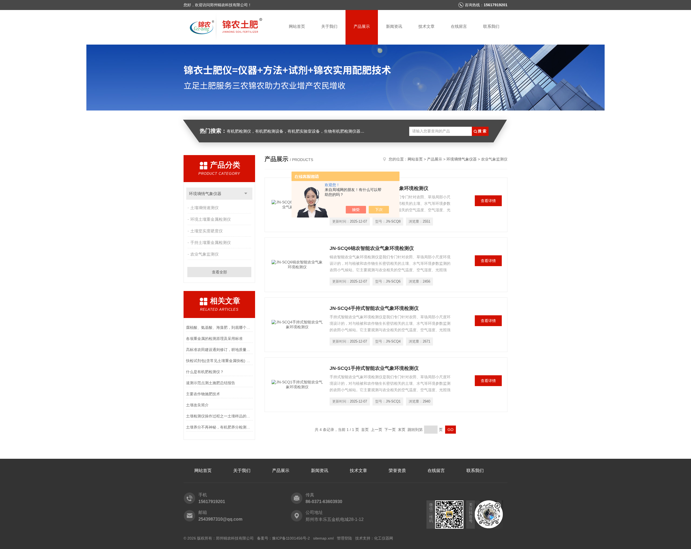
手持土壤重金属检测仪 (210, 242)
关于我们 (329, 26)
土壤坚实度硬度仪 (206, 231)
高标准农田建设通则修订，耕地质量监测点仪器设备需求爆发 (219, 349)
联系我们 (491, 26)
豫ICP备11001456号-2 (291, 538)
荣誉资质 (397, 470)
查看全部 (219, 272)
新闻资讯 (394, 26)
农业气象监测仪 (204, 254)
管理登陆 (344, 538)
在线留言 (459, 26)
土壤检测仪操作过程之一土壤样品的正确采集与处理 (219, 416)
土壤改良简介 (197, 405)
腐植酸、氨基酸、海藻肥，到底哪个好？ (219, 327)
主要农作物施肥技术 (203, 394)
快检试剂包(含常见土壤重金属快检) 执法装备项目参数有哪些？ (219, 361)
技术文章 (426, 26)
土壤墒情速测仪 (204, 207)
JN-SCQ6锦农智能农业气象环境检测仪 (372, 248)
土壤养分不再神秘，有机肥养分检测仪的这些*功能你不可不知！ (219, 427)
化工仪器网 (383, 538)
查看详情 (488, 201)
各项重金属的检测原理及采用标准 (214, 338)
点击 (245, 194)
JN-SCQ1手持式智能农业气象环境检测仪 (374, 368)
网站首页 (297, 26)
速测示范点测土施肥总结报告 (210, 383)
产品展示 (362, 26)
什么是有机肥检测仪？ (205, 372)
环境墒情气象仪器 (205, 193)
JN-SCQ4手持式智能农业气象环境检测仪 (374, 308)
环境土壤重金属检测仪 (210, 219)
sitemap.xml (323, 538)
